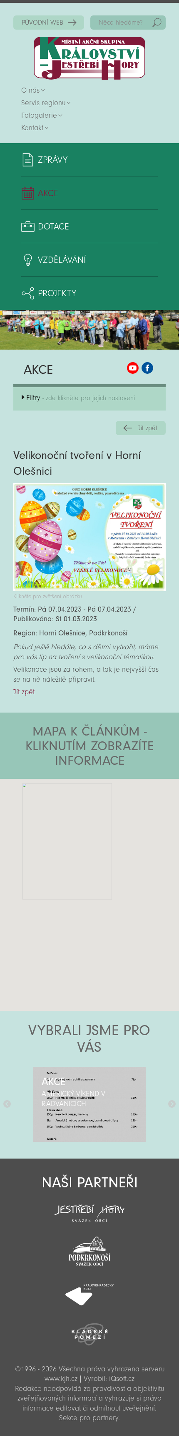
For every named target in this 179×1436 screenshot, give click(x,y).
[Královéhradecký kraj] (89, 1290)
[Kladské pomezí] (89, 1330)
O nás (30, 90)
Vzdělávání (62, 259)
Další (172, 1104)
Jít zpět (147, 428)
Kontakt (32, 127)
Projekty (57, 293)
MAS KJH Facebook (147, 368)
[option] (89, 1104)
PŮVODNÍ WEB (42, 22)
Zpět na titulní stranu (89, 58)
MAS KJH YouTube (133, 368)
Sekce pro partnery (88, 1417)
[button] (112, 829)
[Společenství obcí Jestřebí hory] (89, 1207)
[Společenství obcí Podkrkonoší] (89, 1249)
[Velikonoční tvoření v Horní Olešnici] (89, 588)
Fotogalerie (39, 115)
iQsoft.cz (121, 1378)
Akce (48, 193)
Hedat (157, 22)
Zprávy (52, 159)
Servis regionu (43, 102)
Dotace (53, 226)
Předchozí (7, 1104)
